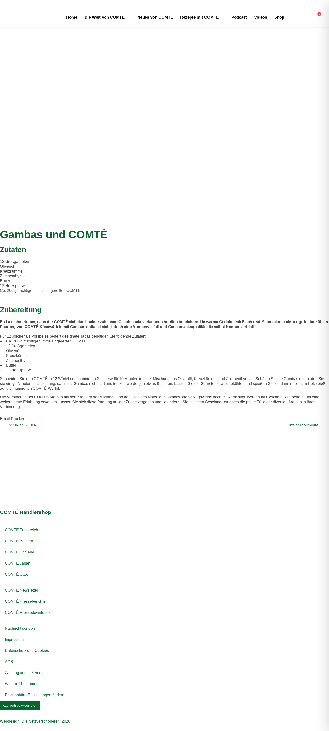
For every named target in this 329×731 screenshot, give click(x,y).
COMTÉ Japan (17, 563)
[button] (5, 416)
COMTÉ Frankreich (21, 530)
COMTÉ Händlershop (25, 512)
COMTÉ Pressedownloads (28, 612)
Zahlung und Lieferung (24, 673)
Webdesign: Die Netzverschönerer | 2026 (35, 721)
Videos (260, 17)
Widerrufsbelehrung (22, 684)
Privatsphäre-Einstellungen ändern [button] (34, 695)
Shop (279, 17)
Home (71, 17)
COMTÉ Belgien (19, 541)
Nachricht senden (20, 628)
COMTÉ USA (16, 574)
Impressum (14, 639)
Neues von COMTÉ (155, 17)
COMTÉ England (19, 552)
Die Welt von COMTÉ (105, 17)
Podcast (239, 17)
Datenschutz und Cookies (27, 651)
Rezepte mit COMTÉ (199, 17)
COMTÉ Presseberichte (25, 601)
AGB (9, 662)
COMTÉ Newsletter (21, 590)
